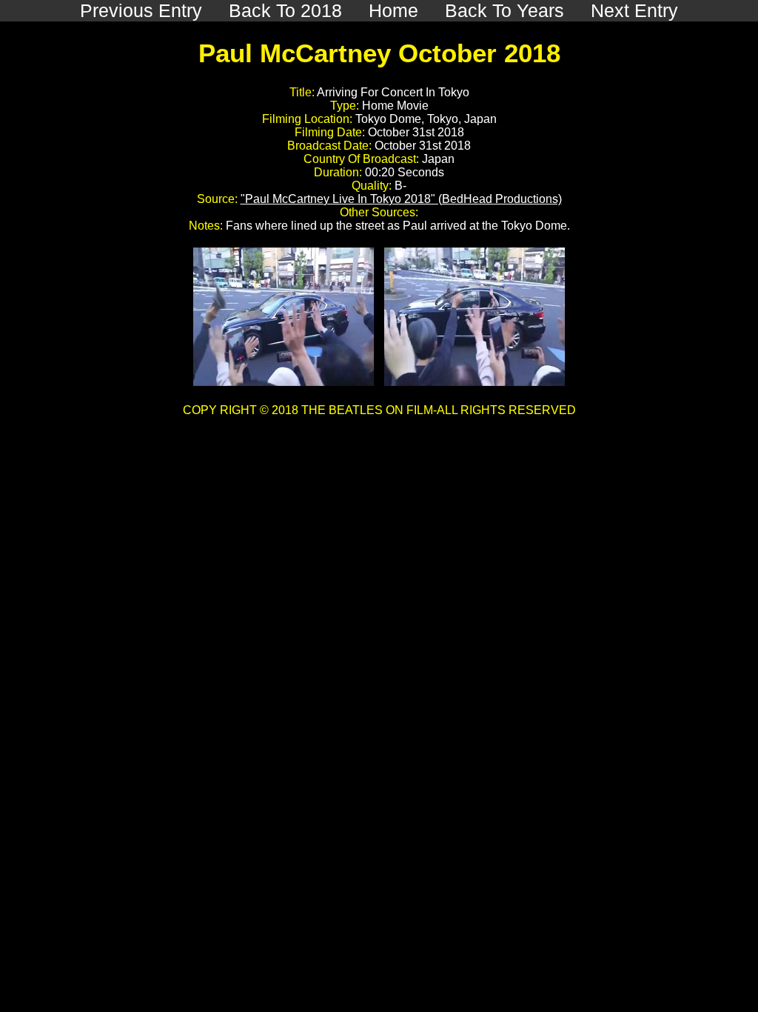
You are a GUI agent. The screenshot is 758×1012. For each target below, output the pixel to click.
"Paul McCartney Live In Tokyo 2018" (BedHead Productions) (401, 199)
